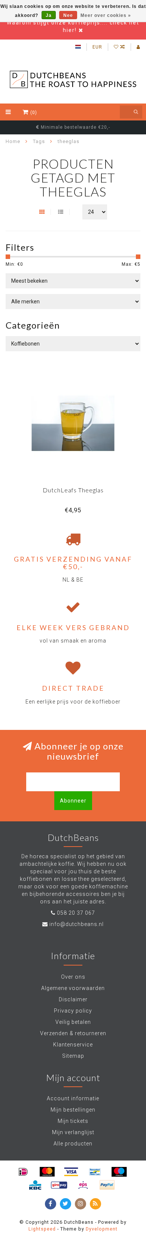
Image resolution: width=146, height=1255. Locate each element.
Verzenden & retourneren (73, 1033)
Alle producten (73, 1144)
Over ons (73, 977)
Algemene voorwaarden (73, 988)
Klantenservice (73, 1045)
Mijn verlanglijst (73, 1132)
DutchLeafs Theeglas (73, 489)
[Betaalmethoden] (23, 1171)
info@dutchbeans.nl (76, 924)
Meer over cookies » (105, 15)
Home (13, 141)
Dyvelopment (102, 1229)
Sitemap (73, 1056)
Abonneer (73, 801)
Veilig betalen (73, 1022)
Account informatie (73, 1098)
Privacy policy (73, 1011)
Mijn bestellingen (73, 1110)
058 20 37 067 (76, 913)
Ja (49, 15)
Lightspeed (42, 1229)
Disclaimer (73, 999)
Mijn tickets (73, 1121)
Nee (68, 15)
